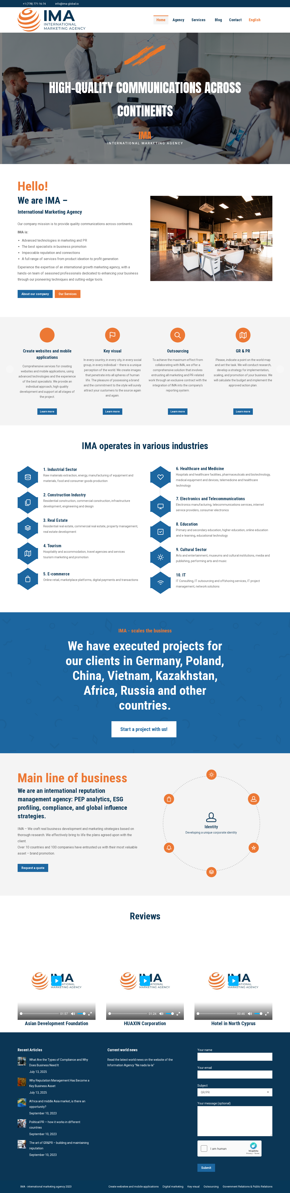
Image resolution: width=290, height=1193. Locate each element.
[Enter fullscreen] (90, 1013)
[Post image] (22, 1061)
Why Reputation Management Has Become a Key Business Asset (59, 1083)
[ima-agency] (211, 238)
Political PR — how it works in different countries (54, 1124)
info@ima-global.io (67, 3)
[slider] (39, 1014)
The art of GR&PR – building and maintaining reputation (59, 1145)
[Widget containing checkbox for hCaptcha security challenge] (229, 1148)
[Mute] (73, 1013)
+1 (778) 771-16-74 (34, 3)
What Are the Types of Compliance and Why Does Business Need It (58, 1062)
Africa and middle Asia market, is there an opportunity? (57, 1104)
